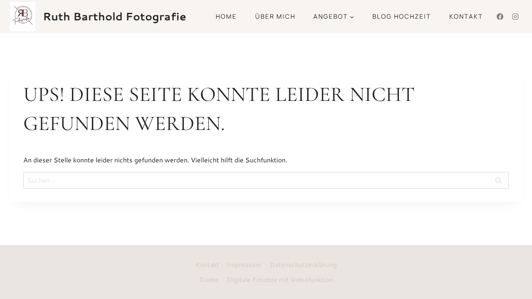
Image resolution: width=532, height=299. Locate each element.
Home (226, 16)
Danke (209, 279)
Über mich (275, 16)
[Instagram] (515, 16)
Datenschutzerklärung (303, 264)
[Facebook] (500, 16)
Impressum (244, 264)
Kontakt (466, 16)
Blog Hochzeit (401, 16)
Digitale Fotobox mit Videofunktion (280, 279)
